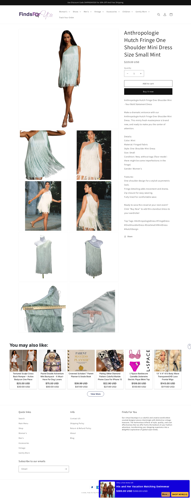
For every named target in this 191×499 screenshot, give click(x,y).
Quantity (127, 68)
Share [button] (130, 236)
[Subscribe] (66, 469)
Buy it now (148, 91)
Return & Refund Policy (80, 428)
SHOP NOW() (180, 494)
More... (165, 494)
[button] (64, 12)
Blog (72, 438)
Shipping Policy (77, 423)
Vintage (22, 448)
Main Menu (23, 423)
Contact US (75, 418)
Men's (21, 438)
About (73, 433)
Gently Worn (24, 453)
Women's (23, 433)
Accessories (24, 443)
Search (22, 418)
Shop (21, 428)
